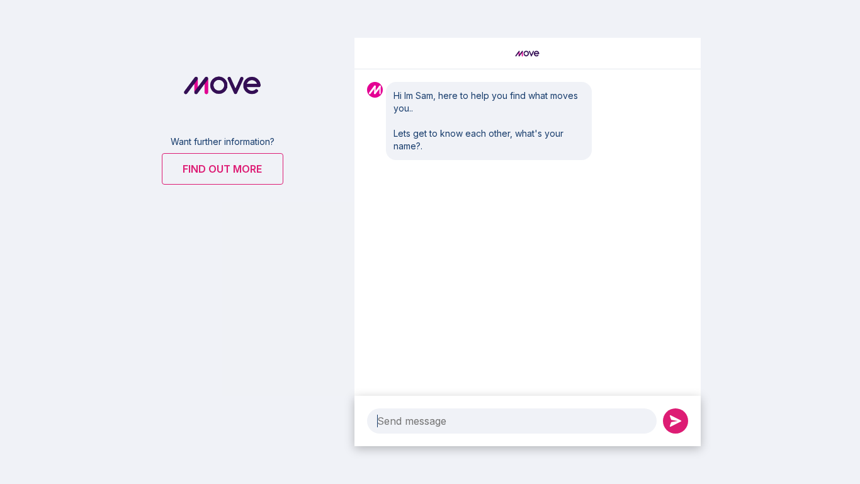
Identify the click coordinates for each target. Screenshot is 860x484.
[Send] (675, 421)
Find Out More (222, 169)
